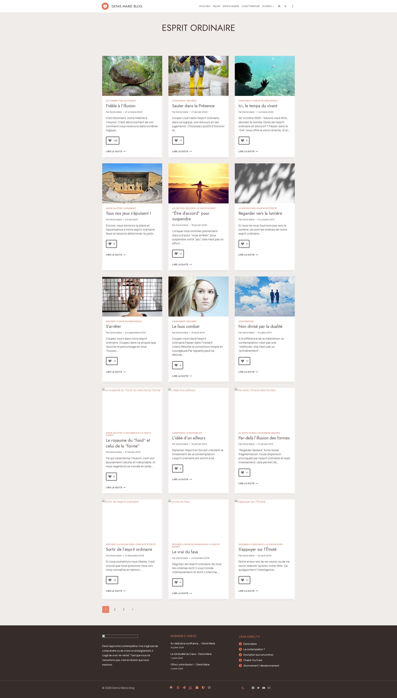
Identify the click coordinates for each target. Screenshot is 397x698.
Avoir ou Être (114, 208)
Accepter (178, 208)
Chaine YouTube (252, 660)
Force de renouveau (265, 100)
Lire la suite (115, 151)
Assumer (244, 544)
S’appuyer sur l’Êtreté (258, 549)
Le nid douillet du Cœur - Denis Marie (191, 654)
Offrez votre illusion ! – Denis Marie (190, 664)
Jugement (130, 208)
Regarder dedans (269, 433)
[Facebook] (253, 688)
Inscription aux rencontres (258, 654)
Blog (216, 6)
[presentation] (132, 76)
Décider (191, 100)
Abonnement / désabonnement (261, 665)
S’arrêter (113, 326)
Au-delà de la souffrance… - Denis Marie (193, 643)
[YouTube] (263, 688)
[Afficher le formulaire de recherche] (279, 6)
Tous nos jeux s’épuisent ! (128, 213)
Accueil (205, 6)
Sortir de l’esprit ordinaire (129, 549)
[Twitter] (258, 688)
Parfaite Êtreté (267, 208)
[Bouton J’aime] (110, 140)
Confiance (178, 100)
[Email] (269, 688)
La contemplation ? (254, 649)
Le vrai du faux (185, 552)
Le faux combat (185, 326)
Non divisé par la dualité (260, 326)
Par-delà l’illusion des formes (264, 438)
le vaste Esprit (206, 208)
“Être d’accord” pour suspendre (190, 216)
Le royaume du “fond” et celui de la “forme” (128, 443)
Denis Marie (231, 6)
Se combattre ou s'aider (121, 100)
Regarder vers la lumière (260, 213)
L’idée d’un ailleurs (188, 438)
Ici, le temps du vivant (258, 106)
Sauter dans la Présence (193, 106)
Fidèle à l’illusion (121, 106)
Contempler (251, 6)
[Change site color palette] (285, 6)
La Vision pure (247, 208)
